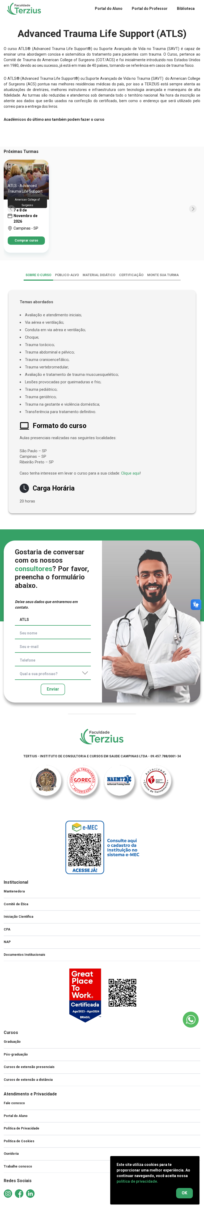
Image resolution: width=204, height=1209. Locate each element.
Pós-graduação (16, 1054)
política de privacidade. (137, 1181)
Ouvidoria (11, 1154)
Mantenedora (14, 891)
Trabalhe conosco (18, 1166)
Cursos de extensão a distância (28, 1080)
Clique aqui (130, 473)
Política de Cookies (19, 1141)
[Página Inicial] (102, 736)
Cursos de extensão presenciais (29, 1067)
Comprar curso (26, 240)
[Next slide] (193, 209)
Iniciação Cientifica (18, 917)
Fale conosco (14, 1103)
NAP (7, 942)
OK (184, 1192)
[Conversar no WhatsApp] (191, 1020)
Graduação (12, 1042)
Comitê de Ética (16, 904)
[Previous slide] (11, 209)
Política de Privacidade (21, 1128)
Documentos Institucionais (24, 955)
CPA (7, 929)
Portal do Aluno (16, 1116)
